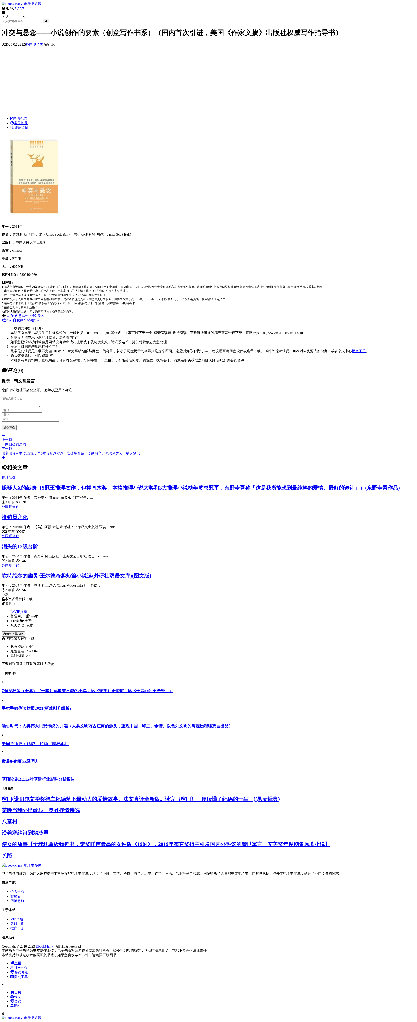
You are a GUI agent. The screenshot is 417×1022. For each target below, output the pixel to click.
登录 (21, 8)
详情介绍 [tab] (20, 118)
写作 (10, 316)
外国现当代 (34, 44)
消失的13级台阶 (20, 546)
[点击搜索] (46, 21)
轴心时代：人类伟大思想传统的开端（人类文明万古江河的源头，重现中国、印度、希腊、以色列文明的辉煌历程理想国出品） (117, 726)
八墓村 (9, 821)
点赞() (33, 320)
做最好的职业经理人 (20, 761)
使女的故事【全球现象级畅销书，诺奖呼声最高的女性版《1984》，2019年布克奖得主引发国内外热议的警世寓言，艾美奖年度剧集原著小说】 (166, 844)
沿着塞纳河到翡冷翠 (25, 833)
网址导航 (17, 901)
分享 (8, 320)
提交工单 (359, 351)
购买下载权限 (14, 633)
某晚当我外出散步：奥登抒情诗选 (41, 810)
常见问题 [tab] (21, 123)
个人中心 (17, 891)
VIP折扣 (20, 612)
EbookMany (44, 946)
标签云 (15, 896)
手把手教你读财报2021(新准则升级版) (36, 708)
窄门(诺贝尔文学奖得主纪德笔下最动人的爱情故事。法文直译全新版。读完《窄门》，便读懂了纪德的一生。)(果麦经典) (141, 799)
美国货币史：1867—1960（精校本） (35, 743)
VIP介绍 (16, 919)
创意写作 (22, 316)
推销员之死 (15, 517)
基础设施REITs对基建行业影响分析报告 (38, 779)
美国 (40, 316)
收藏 (20, 320)
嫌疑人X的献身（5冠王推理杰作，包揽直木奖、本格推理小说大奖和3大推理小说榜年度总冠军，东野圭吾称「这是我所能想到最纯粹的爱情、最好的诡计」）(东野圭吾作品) (201, 488)
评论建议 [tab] (21, 127)
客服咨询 (17, 924)
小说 (33, 316)
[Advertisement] (208, 82)
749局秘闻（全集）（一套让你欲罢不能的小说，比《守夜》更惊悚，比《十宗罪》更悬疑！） (87, 690)
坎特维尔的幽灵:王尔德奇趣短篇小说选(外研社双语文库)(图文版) (76, 576)
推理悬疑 (9, 477)
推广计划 (17, 928)
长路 (7, 855)
